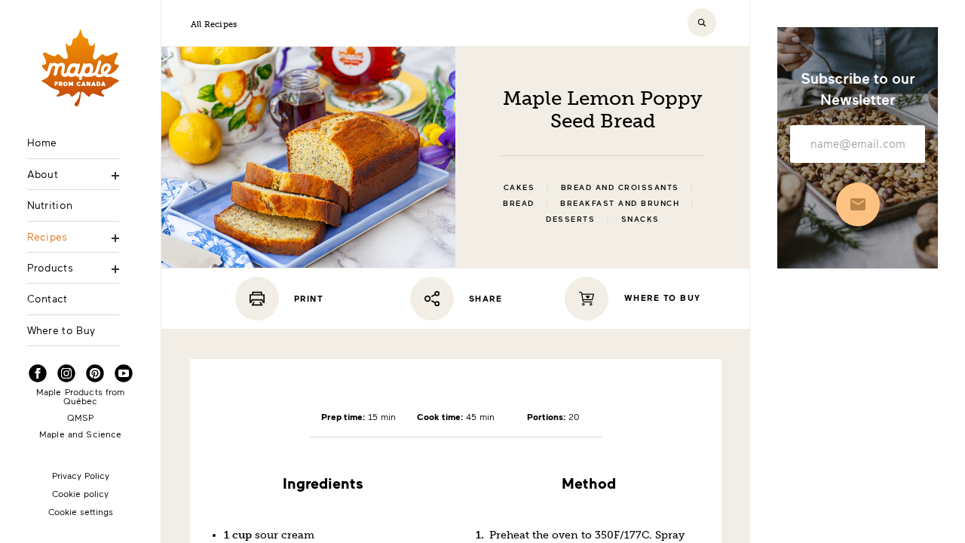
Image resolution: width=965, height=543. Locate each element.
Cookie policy (80, 493)
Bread (519, 203)
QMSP (80, 417)
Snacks (640, 219)
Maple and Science (80, 433)
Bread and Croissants (620, 187)
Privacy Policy (80, 475)
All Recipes (214, 24)
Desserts (570, 219)
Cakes (519, 187)
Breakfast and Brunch (619, 203)
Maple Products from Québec (80, 396)
